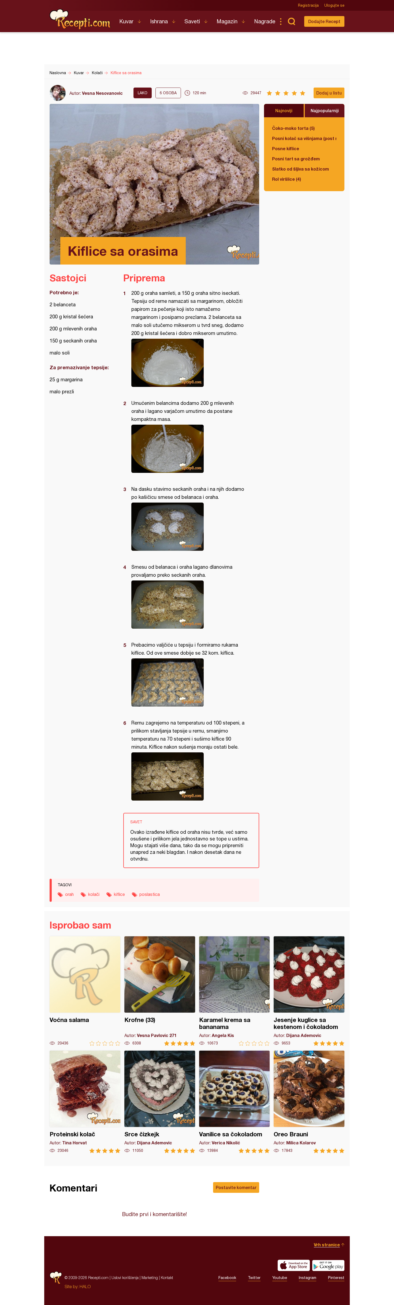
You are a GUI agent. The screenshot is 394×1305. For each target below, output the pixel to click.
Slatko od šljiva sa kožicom (300, 168)
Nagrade (264, 21)
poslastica (149, 894)
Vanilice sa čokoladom (234, 1102)
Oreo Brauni (309, 1102)
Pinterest (336, 1278)
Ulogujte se (334, 5)
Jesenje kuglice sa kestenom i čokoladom (309, 991)
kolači (93, 894)
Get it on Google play (328, 1265)
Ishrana (159, 21)
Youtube (279, 1278)
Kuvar (126, 21)
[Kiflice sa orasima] (188, 363)
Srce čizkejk (159, 1102)
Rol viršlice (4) (286, 179)
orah (69, 894)
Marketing (150, 1277)
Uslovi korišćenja (125, 1277)
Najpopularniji (325, 110)
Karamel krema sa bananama (234, 991)
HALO (85, 1286)
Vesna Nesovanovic (102, 93)
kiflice (119, 894)
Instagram (307, 1278)
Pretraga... (291, 21)
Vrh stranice (327, 1244)
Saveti (192, 21)
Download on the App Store (294, 1265)
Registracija (308, 5)
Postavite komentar (236, 1187)
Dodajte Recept (324, 21)
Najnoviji (283, 110)
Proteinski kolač (85, 1102)
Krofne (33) (159, 991)
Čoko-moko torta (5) (293, 128)
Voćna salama (85, 991)
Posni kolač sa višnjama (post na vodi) (304, 138)
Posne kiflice (285, 148)
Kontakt (167, 1277)
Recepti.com (80, 19)
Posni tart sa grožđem (296, 158)
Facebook (227, 1278)
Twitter (254, 1278)
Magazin (227, 21)
